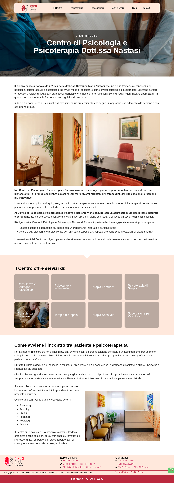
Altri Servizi (118, 8)
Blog (134, 8)
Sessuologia (97, 8)
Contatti (146, 8)
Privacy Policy (121, 472)
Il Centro (57, 8)
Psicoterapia (76, 8)
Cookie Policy (136, 472)
